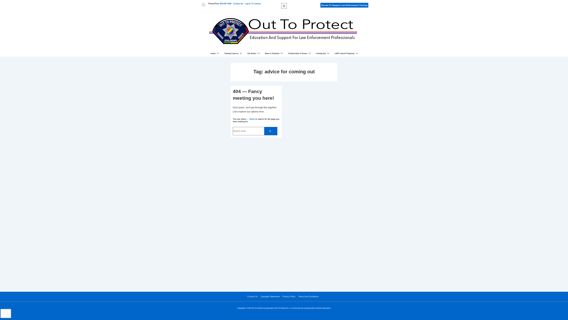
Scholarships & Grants (297, 53)
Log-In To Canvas (253, 4)
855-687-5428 (225, 4)
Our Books (251, 53)
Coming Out (321, 53)
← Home (251, 119)
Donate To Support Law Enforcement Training (344, 5)
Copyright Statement (270, 296)
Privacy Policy (289, 296)
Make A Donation (272, 53)
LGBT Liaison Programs (345, 53)
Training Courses (231, 53)
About (213, 53)
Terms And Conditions (308, 296)
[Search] (270, 131)
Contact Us (238, 4)
